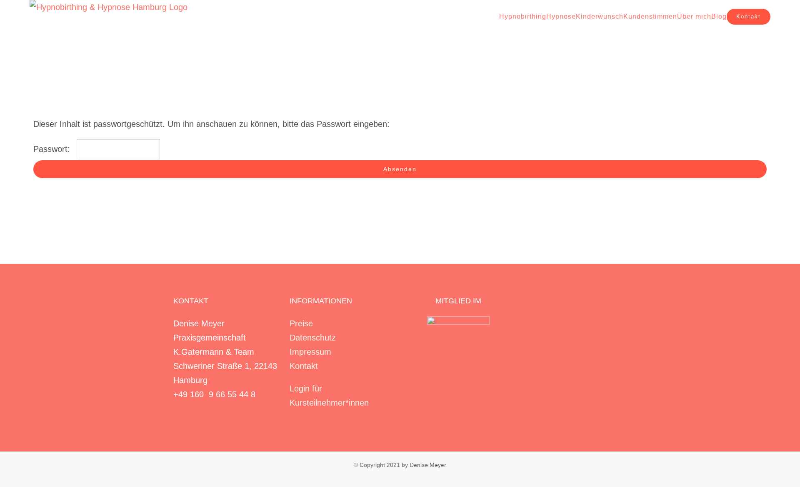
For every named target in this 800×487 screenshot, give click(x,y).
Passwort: (52, 149)
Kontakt (304, 366)
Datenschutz (313, 337)
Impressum (310, 351)
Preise (301, 323)
